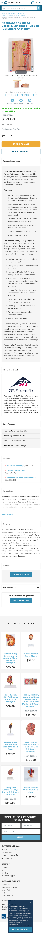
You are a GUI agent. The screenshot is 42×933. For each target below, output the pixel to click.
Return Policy (6, 890)
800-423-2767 (12, 850)
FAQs (3, 893)
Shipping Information (9, 887)
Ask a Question (21, 601)
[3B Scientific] (21, 385)
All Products (12, 13)
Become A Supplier (8, 876)
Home (3, 13)
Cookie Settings (7, 895)
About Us (5, 868)
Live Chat (5, 873)
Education (21, 13)
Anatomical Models (7, 15)
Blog (3, 870)
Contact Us (5, 885)
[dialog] (21, 916)
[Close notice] (30, 902)
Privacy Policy (21, 919)
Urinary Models (20, 15)
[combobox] (21, 8)
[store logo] (13, 2)
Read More (6, 514)
